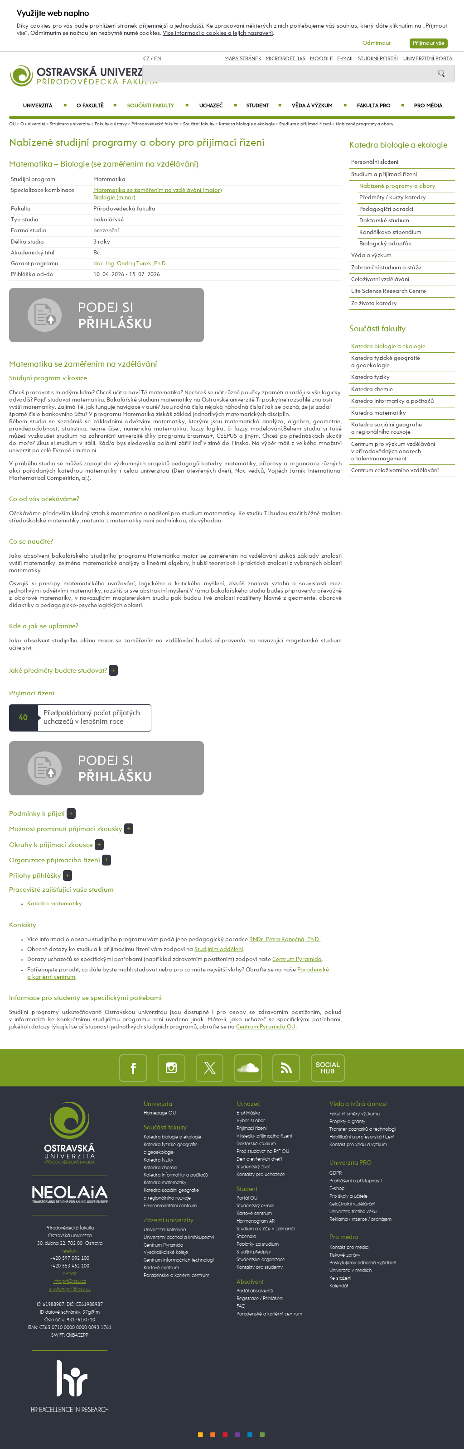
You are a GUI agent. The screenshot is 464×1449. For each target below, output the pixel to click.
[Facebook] (133, 1068)
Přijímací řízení (251, 1128)
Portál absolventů (255, 1291)
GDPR (335, 1173)
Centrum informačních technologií (179, 1260)
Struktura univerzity (70, 124)
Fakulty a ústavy (111, 124)
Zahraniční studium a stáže (386, 268)
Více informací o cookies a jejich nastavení (218, 33)
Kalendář (338, 1286)
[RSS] (286, 1068)
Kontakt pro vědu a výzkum (358, 1145)
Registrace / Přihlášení (260, 1298)
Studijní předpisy (254, 1252)
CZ (146, 59)
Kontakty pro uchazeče (261, 1174)
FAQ (241, 1306)
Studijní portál (378, 59)
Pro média (428, 106)
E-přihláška (248, 1113)
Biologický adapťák (385, 244)
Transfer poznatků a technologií (362, 1129)
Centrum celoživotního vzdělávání (395, 470)
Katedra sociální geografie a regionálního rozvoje (386, 428)
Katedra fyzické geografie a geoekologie (385, 361)
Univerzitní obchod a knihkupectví (179, 1237)
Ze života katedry (374, 303)
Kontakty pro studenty (260, 1267)
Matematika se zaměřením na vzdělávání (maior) (157, 190)
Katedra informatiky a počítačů (392, 401)
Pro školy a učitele (348, 1196)
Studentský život (254, 1167)
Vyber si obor (251, 1121)
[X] (209, 1068)
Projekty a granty (347, 1121)
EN (157, 59)
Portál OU (247, 1198)
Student (263, 106)
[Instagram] (171, 1068)
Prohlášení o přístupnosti (355, 1181)
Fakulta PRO (380, 106)
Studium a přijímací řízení (305, 124)
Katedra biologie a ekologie (247, 124)
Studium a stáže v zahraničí (266, 1229)
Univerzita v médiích (350, 1270)
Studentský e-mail (255, 1206)
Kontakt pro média (348, 1247)
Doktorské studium (384, 221)
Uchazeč (218, 106)
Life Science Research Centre (388, 291)
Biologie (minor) (114, 198)
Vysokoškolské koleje (166, 1252)
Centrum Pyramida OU (265, 1027)
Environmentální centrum (170, 1206)
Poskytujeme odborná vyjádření (362, 1263)
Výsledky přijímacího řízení (264, 1136)
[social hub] (328, 1068)
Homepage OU (160, 1113)
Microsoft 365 (286, 59)
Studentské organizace (261, 1259)
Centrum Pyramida (297, 959)
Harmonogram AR (256, 1221)
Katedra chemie (372, 389)
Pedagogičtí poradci (386, 209)
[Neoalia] (69, 1194)
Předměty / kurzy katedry (392, 198)
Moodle (321, 59)
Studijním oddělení (218, 949)
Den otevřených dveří (259, 1159)
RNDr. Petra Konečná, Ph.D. (284, 939)
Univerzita (44, 106)
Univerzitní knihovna (165, 1230)
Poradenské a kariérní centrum (176, 1275)
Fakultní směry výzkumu (354, 1114)
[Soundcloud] (248, 1068)
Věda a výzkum (319, 106)
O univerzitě (32, 124)
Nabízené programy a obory (364, 124)
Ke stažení (340, 1278)
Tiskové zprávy (344, 1255)
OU (12, 124)
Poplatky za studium (258, 1244)
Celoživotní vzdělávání (380, 279)
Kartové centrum (161, 1268)
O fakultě (97, 106)
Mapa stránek (242, 59)
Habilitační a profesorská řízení (361, 1137)
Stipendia (246, 1236)
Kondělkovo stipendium (390, 232)
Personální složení (374, 162)
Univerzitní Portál (429, 59)
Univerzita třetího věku (353, 1212)
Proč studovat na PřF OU (263, 1151)
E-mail (345, 59)
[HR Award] (69, 1385)
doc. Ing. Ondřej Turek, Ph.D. (130, 264)
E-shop (336, 1188)
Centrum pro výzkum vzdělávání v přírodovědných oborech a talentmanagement (393, 451)
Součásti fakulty (157, 106)
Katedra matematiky (54, 904)
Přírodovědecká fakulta (155, 124)
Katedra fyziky (370, 377)
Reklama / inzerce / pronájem (360, 1219)
